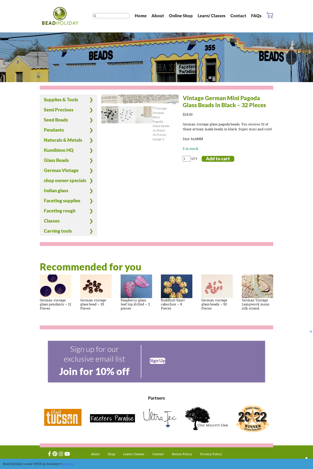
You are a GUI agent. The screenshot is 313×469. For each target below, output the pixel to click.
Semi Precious (58, 109)
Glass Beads (56, 160)
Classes (52, 221)
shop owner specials (65, 180)
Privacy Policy (211, 454)
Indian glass (56, 190)
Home (141, 15)
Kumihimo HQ (59, 150)
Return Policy (182, 454)
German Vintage (61, 170)
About (157, 15)
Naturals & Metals (63, 140)
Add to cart (218, 158)
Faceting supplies (62, 200)
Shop (111, 454)
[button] (174, 102)
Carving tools (58, 231)
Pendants (54, 130)
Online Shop (181, 15)
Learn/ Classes (211, 15)
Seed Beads (56, 120)
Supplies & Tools (61, 99)
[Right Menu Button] (311, 331)
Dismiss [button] (68, 464)
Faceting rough (59, 210)
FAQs (256, 15)
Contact (238, 15)
